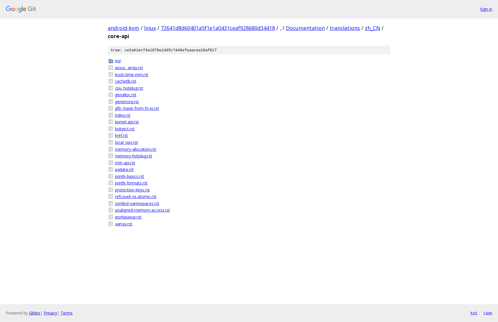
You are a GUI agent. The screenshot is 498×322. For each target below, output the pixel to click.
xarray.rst (123, 224)
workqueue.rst (128, 217)
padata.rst (124, 169)
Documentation (305, 28)
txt (473, 312)
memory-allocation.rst (135, 149)
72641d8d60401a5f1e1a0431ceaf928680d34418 (218, 28)
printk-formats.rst (131, 183)
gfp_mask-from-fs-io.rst (137, 108)
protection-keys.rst (132, 190)
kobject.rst (125, 128)
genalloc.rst (125, 94)
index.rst (123, 115)
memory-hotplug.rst (133, 156)
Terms (67, 313)
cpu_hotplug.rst (129, 88)
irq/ (118, 60)
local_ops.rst (126, 142)
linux (150, 28)
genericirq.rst (127, 101)
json (487, 312)
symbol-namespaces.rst (137, 203)
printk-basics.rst (129, 176)
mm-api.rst (125, 162)
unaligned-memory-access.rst (142, 210)
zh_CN (372, 28)
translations (345, 28)
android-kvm (123, 28)
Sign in (486, 9)
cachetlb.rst (125, 81)
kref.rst (121, 135)
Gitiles (34, 313)
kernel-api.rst (127, 122)
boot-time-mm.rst (131, 74)
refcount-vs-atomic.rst (135, 196)
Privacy (50, 313)
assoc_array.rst (129, 67)
